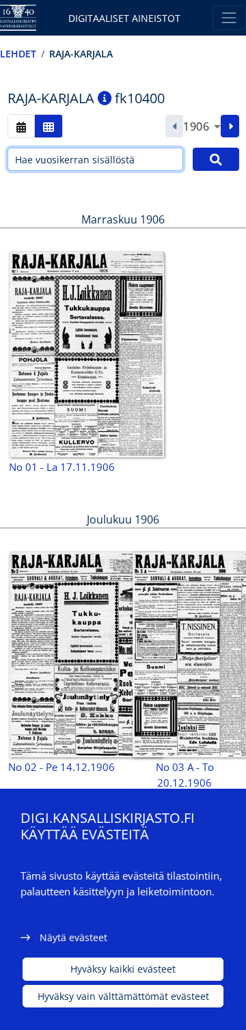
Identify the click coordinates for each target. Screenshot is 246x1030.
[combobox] (202, 126)
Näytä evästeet (73, 937)
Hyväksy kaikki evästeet (123, 968)
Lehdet (18, 53)
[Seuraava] (230, 126)
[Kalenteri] (21, 126)
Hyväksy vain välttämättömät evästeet (123, 996)
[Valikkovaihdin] (229, 17)
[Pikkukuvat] (48, 126)
